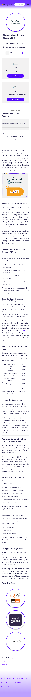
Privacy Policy (21, 678)
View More (15, 110)
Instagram (17, 682)
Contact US (5, 687)
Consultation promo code (15, 71)
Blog (3, 678)
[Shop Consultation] (15, 22)
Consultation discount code (16, 94)
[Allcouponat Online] (7, 4)
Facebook (4, 682)
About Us (10, 678)
